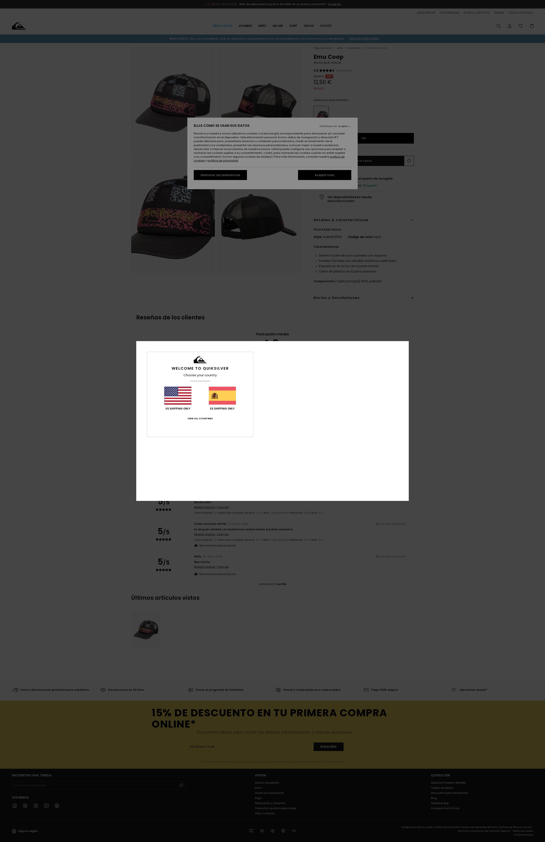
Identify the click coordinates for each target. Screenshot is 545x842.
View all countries (200, 418)
